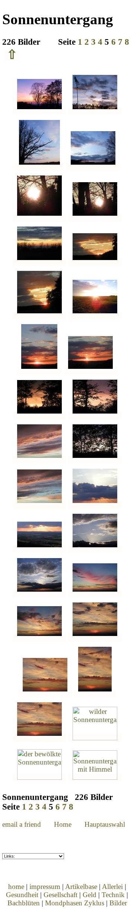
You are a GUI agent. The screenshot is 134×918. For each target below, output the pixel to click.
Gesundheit (22, 895)
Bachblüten (23, 903)
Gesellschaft (60, 895)
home (16, 886)
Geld (89, 895)
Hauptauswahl (104, 824)
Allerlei (112, 886)
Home (62, 824)
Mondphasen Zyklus (74, 903)
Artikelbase (81, 886)
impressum (44, 886)
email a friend (21, 824)
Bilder (118, 903)
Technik (113, 895)
